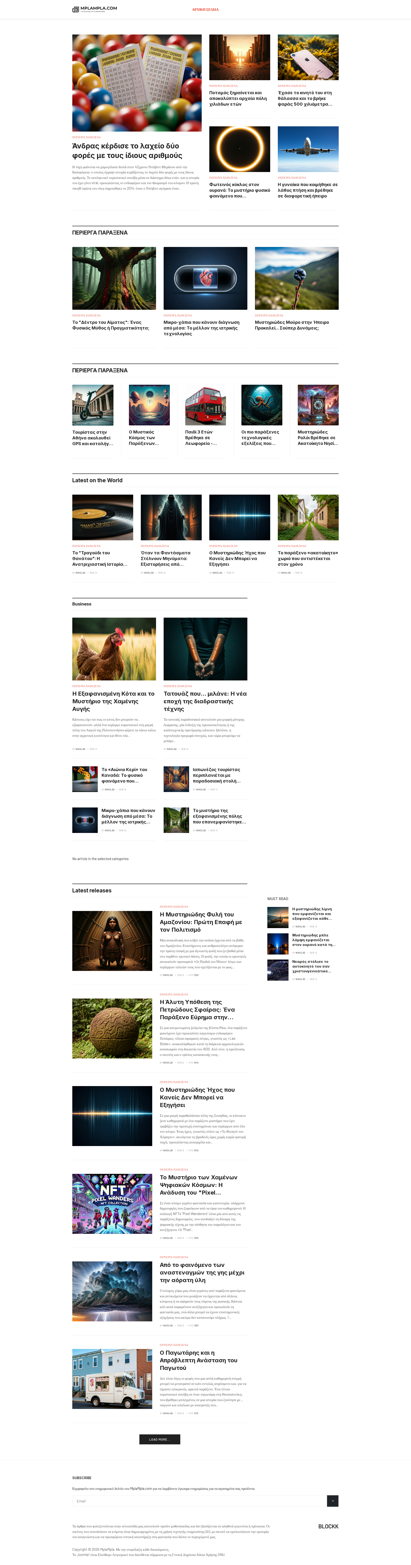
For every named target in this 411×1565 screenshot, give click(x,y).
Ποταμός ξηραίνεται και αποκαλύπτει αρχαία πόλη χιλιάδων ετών (238, 98)
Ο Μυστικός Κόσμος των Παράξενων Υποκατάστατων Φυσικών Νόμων (147, 443)
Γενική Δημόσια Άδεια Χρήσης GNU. (198, 1554)
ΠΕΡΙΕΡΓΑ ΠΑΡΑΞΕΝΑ (86, 137)
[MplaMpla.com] (94, 9)
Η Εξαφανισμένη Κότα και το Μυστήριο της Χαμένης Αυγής (113, 701)
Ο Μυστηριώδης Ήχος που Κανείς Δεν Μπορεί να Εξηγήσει (237, 558)
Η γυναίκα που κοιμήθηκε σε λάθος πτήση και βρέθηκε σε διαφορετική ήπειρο (308, 190)
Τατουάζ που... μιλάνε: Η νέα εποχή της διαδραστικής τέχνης (205, 701)
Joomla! (83, 1554)
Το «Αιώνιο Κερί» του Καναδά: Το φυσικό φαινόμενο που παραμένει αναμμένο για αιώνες (125, 781)
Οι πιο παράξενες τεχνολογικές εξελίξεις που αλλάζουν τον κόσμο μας (260, 443)
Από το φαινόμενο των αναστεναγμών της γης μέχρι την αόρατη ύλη (202, 1272)
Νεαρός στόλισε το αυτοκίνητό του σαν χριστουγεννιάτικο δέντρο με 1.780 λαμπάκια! (311, 971)
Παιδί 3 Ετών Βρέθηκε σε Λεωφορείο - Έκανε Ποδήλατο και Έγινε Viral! (204, 443)
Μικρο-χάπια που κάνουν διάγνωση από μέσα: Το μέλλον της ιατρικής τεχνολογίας (202, 328)
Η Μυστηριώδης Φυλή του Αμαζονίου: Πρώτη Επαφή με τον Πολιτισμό (201, 922)
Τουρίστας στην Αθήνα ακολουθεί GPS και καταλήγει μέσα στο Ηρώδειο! (92, 444)
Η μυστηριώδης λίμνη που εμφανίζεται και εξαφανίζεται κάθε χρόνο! (312, 916)
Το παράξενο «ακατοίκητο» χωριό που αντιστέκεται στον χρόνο (308, 558)
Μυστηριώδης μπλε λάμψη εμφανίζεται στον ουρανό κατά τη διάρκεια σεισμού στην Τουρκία (313, 944)
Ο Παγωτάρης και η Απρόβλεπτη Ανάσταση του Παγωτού (199, 1360)
